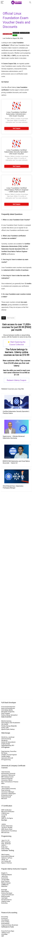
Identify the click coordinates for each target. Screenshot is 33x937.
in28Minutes (5, 884)
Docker (3, 826)
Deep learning (5, 751)
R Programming (6, 759)
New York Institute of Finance (9, 782)
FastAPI (3, 756)
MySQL (11, 710)
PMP (2, 818)
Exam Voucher (10, 318)
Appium (3, 863)
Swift (2, 848)
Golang (7, 848)
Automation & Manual (7, 856)
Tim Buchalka (5, 879)
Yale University (5, 772)
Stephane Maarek (6, 874)
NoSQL (6, 724)
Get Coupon (16, 128)
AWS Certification (6, 810)
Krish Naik (4, 890)
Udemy (15, 35)
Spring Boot (14, 715)
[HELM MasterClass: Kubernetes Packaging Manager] (16, 476)
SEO (13, 745)
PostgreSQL (11, 711)
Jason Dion (4, 876)
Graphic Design (5, 743)
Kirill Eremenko (5, 896)
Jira (7, 859)
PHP (2, 842)
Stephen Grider (5, 901)
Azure (6, 829)
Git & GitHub (4, 710)
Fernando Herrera (6, 899)
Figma (9, 742)
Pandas (3, 726)
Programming (6, 836)
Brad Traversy (5, 881)
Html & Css (4, 737)
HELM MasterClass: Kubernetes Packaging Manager (13, 487)
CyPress (9, 858)
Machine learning (6, 721)
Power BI (4, 931)
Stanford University (7, 778)
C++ (6, 840)
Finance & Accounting (9, 913)
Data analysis (5, 722)
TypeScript (7, 842)
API (10, 861)
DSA (2, 843)
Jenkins (3, 824)
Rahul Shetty (5, 891)
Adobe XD (4, 742)
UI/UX (3, 739)
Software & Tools (7, 927)
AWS (2, 829)
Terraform (4, 827)
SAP (2, 936)
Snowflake (4, 934)
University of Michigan (7, 792)
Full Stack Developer (8, 703)
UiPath (3, 859)
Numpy (8, 726)
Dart (6, 847)
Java (2, 840)
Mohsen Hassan (6, 883)
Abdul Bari (4, 886)
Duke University (5, 790)
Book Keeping (5, 923)
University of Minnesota (8, 775)
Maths (8, 756)
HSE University (5, 787)
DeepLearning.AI (6, 797)
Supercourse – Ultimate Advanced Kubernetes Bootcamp (14, 437)
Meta (2, 783)
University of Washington (8, 793)
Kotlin (3, 847)
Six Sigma (10, 818)
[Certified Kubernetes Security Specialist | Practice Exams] (16, 402)
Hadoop (12, 729)
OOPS (3, 845)
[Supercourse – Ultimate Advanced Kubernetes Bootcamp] (16, 427)
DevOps (4, 820)
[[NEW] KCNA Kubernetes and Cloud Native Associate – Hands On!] (16, 451)
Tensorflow (13, 751)
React (3, 713)
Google (3, 816)
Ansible (10, 827)
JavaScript (11, 737)
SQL (2, 724)
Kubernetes (16, 32)
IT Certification (6, 806)
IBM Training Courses (7, 777)
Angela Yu (4, 873)
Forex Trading (5, 921)
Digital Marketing (6, 745)
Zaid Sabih (4, 898)
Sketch (13, 742)
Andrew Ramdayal (6, 893)
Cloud (10, 829)
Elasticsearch (5, 831)
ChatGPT (4, 754)
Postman (9, 863)
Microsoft (4, 798)
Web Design (5, 733)
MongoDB (4, 711)
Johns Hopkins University (8, 788)
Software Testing (7, 850)
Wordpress (4, 740)
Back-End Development (8, 708)
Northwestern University (8, 773)
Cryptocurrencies (6, 925)
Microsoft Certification (7, 811)
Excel (8, 932)
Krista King (4, 903)
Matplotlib (14, 726)
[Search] (30, 2)
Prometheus (13, 831)
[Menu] (2, 2)
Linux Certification (24, 32)
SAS (7, 727)
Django (8, 715)
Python (3, 727)
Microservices (5, 832)
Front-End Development (8, 706)
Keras (5, 753)
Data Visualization (15, 722)
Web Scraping (5, 854)
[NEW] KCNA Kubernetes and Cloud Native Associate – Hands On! (16, 462)
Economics (4, 918)
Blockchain (15, 925)
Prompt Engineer (12, 754)
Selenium (4, 858)
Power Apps (10, 931)
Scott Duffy (4, 878)
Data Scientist (6, 717)
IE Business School (6, 795)
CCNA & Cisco (5, 813)
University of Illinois (6, 780)
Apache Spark (5, 729)
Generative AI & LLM (7, 758)
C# (8, 840)
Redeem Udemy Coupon (16, 380)
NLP (2, 753)
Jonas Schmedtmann (7, 894)
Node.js (3, 715)
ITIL (5, 818)
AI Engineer (5, 747)
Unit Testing (4, 861)
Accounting (4, 916)
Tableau (3, 932)
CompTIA (4, 815)
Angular (7, 713)
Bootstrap (8, 739)
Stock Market (5, 920)
